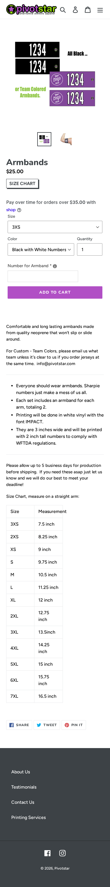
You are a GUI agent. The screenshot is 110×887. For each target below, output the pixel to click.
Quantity (85, 239)
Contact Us (22, 802)
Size (11, 216)
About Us (20, 772)
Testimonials (23, 787)
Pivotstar (62, 868)
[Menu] (100, 9)
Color (12, 239)
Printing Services (28, 817)
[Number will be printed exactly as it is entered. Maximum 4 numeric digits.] (55, 266)
